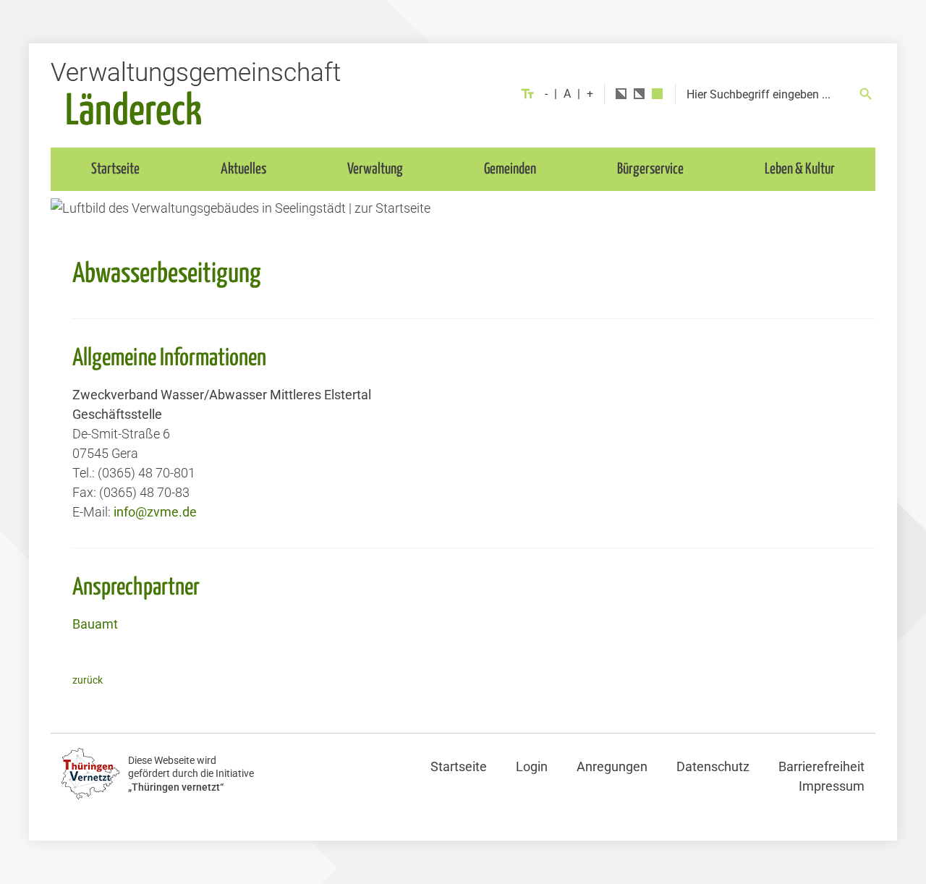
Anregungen (612, 766)
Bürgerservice (650, 169)
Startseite (115, 169)
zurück (87, 680)
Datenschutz (712, 766)
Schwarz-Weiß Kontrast (621, 93)
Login (532, 766)
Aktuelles (243, 169)
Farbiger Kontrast (657, 93)
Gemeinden (510, 169)
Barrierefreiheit (821, 766)
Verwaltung (375, 169)
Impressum (832, 786)
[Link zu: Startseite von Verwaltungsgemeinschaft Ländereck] (195, 93)
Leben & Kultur (800, 169)
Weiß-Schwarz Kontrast (639, 93)
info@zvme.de (155, 511)
